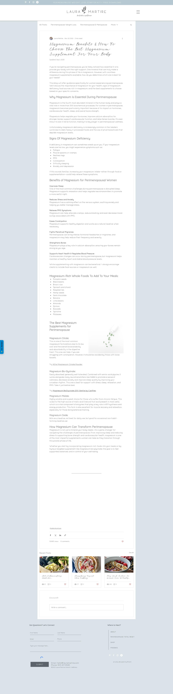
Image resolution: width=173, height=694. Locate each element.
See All (131, 552)
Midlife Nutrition (55, 528)
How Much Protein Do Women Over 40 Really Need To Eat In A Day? (118, 577)
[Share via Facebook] (50, 535)
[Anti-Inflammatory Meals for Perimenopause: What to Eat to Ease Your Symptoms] (54, 564)
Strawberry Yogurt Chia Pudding (84, 577)
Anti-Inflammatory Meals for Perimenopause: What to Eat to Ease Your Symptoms (53, 577)
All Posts (43, 25)
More (113, 25)
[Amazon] (37, 2)
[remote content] (86, 495)
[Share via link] (65, 535)
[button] (138, 12)
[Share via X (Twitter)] (55, 535)
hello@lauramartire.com (68, 663)
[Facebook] (29, 2)
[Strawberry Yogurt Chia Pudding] (86, 564)
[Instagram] (33, 2)
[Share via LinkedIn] (60, 535)
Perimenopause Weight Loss (63, 25)
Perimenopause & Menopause (93, 25)
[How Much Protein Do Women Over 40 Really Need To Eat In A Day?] (119, 564)
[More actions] (122, 38)
